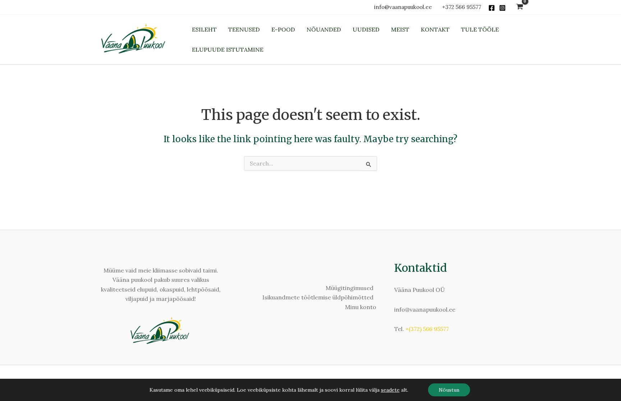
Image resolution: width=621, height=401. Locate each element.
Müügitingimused (349, 288)
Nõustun (449, 390)
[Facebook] (491, 8)
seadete (390, 390)
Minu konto (360, 307)
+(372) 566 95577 (427, 328)
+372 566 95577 (461, 7)
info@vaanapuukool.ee (404, 7)
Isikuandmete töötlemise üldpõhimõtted (317, 297)
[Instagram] (502, 8)
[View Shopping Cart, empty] (519, 7)
